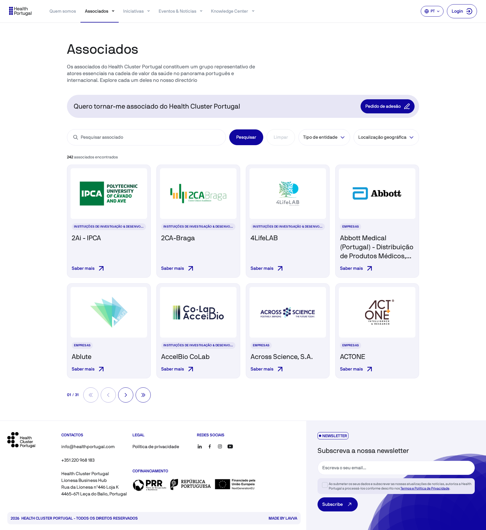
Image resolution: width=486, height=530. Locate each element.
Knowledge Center (229, 11)
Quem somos (63, 11)
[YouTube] (230, 446)
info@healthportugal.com (88, 446)
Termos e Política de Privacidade (424, 488)
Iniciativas (133, 11)
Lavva (291, 518)
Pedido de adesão (383, 106)
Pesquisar (246, 137)
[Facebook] (210, 446)
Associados (96, 11)
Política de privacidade (155, 446)
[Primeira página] (90, 395)
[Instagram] (220, 446)
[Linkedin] (199, 446)
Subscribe (332, 504)
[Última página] (143, 395)
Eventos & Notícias (177, 11)
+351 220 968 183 (77, 460)
